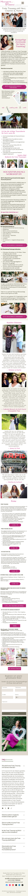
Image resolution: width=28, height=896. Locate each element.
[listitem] (12, 164)
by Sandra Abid (18, 4)
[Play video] (14, 120)
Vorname (4, 687)
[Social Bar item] (7, 885)
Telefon (17, 694)
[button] (3, 808)
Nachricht (4, 701)
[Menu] (22, 3)
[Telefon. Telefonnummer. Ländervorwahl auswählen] (17, 697)
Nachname (18, 687)
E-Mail (4, 694)
